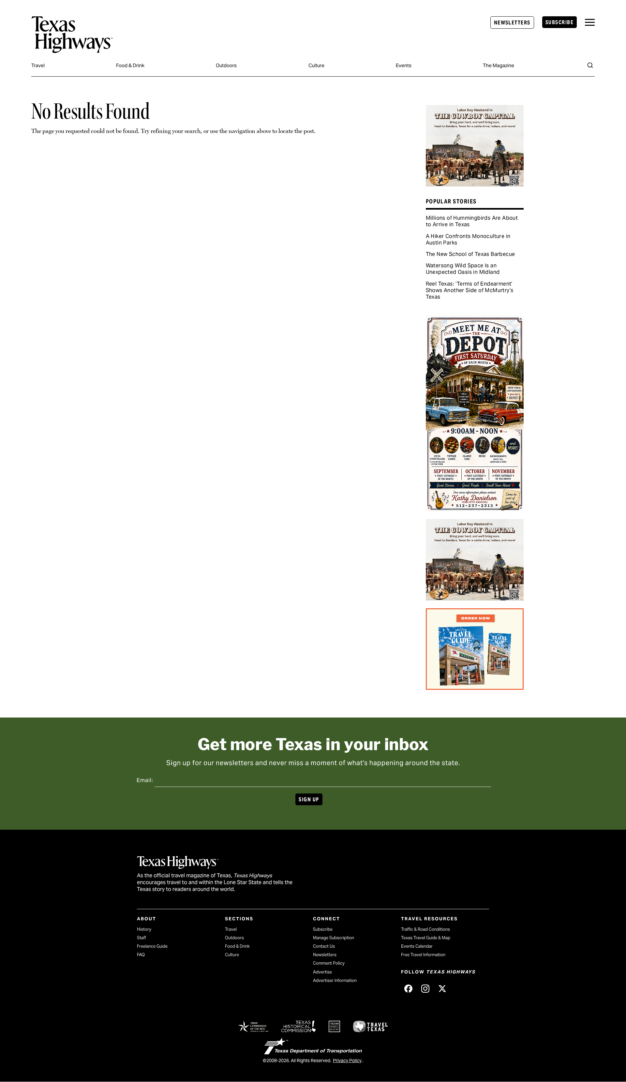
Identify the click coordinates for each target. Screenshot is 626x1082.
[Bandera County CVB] (475, 184)
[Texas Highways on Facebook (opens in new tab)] (408, 989)
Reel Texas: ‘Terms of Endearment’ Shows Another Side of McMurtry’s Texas (470, 290)
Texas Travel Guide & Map (425, 938)
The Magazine (498, 65)
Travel (38, 65)
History (144, 929)
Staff (141, 938)
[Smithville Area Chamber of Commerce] (475, 509)
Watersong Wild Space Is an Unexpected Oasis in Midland (463, 268)
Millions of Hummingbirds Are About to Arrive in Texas (472, 221)
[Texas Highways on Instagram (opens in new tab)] (425, 989)
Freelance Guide (152, 946)
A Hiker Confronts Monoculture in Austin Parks (468, 239)
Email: (145, 780)
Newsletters (512, 22)
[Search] (590, 65)
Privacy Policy (347, 1060)
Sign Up (309, 799)
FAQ (141, 954)
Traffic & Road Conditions (425, 929)
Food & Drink (130, 65)
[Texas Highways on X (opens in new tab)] (442, 989)
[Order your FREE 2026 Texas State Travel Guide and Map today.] (475, 687)
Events (403, 65)
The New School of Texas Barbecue (470, 254)
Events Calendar (417, 946)
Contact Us (324, 946)
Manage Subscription (333, 938)
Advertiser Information (335, 980)
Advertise (322, 972)
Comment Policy (329, 963)
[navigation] (590, 22)
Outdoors (226, 65)
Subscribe (559, 22)
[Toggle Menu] (590, 22)
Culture (316, 65)
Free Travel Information (423, 954)
